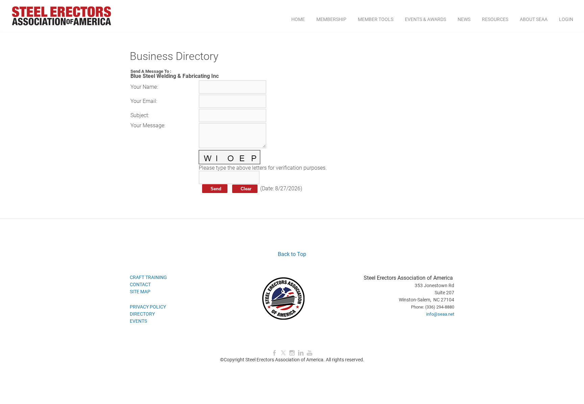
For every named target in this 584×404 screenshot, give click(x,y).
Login (566, 19)
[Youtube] (309, 353)
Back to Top (292, 254)
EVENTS (138, 321)
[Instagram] (292, 353)
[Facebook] (274, 353)
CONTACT (140, 284)
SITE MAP (140, 291)
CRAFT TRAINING (148, 277)
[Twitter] (283, 353)
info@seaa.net (440, 314)
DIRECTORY (142, 314)
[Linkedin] (300, 353)
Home (298, 19)
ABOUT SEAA (534, 19)
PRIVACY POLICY (148, 307)
